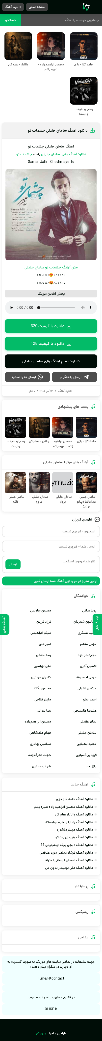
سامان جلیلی (50, 154)
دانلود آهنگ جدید (73, 154)
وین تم (41, 1033)
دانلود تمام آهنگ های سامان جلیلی (51, 361)
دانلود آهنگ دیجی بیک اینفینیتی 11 (67, 844)
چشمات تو (24, 154)
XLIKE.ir (51, 1009)
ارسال (13, 564)
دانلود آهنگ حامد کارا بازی (74, 799)
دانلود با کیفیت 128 (47, 344)
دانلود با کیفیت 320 (47, 326)
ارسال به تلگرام (70, 377)
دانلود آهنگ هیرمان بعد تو (74, 837)
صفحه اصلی (37, 6)
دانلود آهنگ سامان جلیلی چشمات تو (58, 130)
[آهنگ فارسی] (86, 7)
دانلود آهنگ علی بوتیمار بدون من (69, 867)
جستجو (10, 20)
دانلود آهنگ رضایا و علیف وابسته (69, 822)
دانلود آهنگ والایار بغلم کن (74, 814)
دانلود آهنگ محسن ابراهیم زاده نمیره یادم (63, 806)
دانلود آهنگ (12, 6)
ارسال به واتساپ (24, 377)
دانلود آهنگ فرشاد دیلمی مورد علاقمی (66, 852)
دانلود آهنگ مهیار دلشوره (75, 829)
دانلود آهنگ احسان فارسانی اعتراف (68, 860)
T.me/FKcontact (51, 978)
